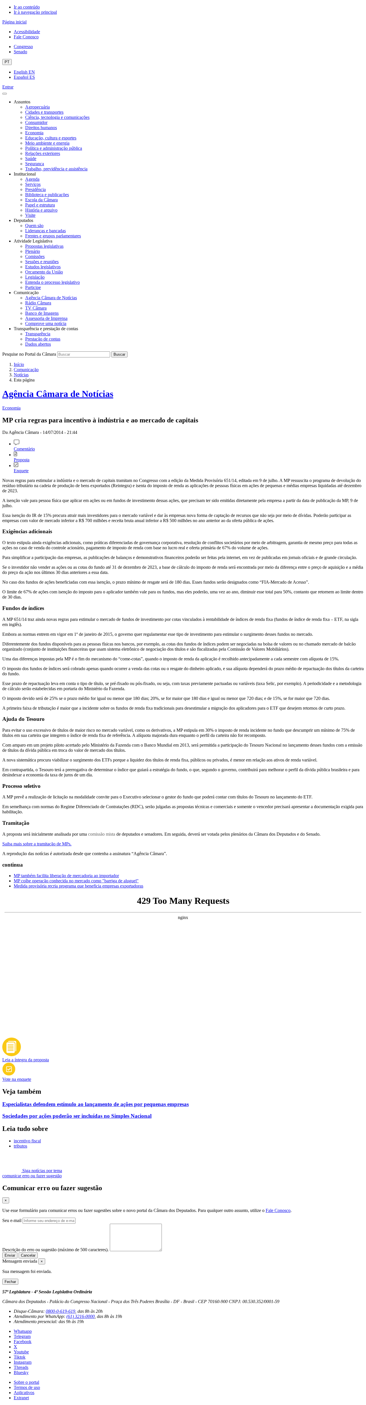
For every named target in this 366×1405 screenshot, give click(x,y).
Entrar (7, 86)
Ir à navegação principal (35, 12)
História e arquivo (41, 210)
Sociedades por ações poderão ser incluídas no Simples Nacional (77, 1116)
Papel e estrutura (40, 204)
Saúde (30, 158)
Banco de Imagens (42, 313)
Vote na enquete (16, 1079)
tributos (20, 1146)
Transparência (37, 333)
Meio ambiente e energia (47, 143)
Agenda (32, 179)
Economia (34, 132)
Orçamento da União (44, 271)
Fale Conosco (26, 36)
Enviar (10, 1255)
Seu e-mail (11, 1220)
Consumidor (36, 122)
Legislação (35, 277)
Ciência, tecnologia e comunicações (57, 117)
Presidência (35, 189)
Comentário (24, 448)
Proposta (21, 459)
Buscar (119, 354)
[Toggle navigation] (4, 94)
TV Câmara (36, 308)
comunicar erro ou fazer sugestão (32, 1175)
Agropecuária (37, 107)
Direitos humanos (41, 127)
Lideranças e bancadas (45, 230)
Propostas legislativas (44, 246)
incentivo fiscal (27, 1140)
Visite (30, 215)
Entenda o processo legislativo (52, 282)
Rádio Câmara (38, 302)
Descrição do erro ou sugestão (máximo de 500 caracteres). (55, 1249)
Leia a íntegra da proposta (25, 1059)
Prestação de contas (42, 339)
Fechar (10, 1282)
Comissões (35, 256)
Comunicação (26, 369)
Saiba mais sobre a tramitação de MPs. (36, 843)
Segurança (34, 163)
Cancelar (28, 1255)
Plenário (32, 251)
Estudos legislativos (43, 266)
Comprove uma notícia (45, 323)
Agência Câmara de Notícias (51, 297)
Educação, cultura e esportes (50, 137)
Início (19, 364)
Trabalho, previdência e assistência (56, 168)
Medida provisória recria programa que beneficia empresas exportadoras (78, 885)
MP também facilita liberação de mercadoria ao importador (66, 875)
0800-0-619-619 (60, 1311)
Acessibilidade (27, 31)
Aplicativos (24, 1392)
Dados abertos (38, 344)
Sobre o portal (26, 1382)
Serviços (33, 184)
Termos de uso (27, 1387)
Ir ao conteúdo (27, 7)
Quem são (34, 225)
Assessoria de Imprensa (46, 318)
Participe (33, 287)
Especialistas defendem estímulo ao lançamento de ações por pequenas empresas (95, 1104)
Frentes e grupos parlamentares (53, 235)
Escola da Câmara (41, 199)
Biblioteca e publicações (47, 194)
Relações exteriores (42, 153)
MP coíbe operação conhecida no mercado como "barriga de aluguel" (76, 880)
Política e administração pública (53, 148)
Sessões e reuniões (42, 261)
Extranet (21, 1397)
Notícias (21, 374)
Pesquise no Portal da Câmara (29, 354)
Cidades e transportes (44, 112)
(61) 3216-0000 (80, 1316)
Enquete (21, 470)
